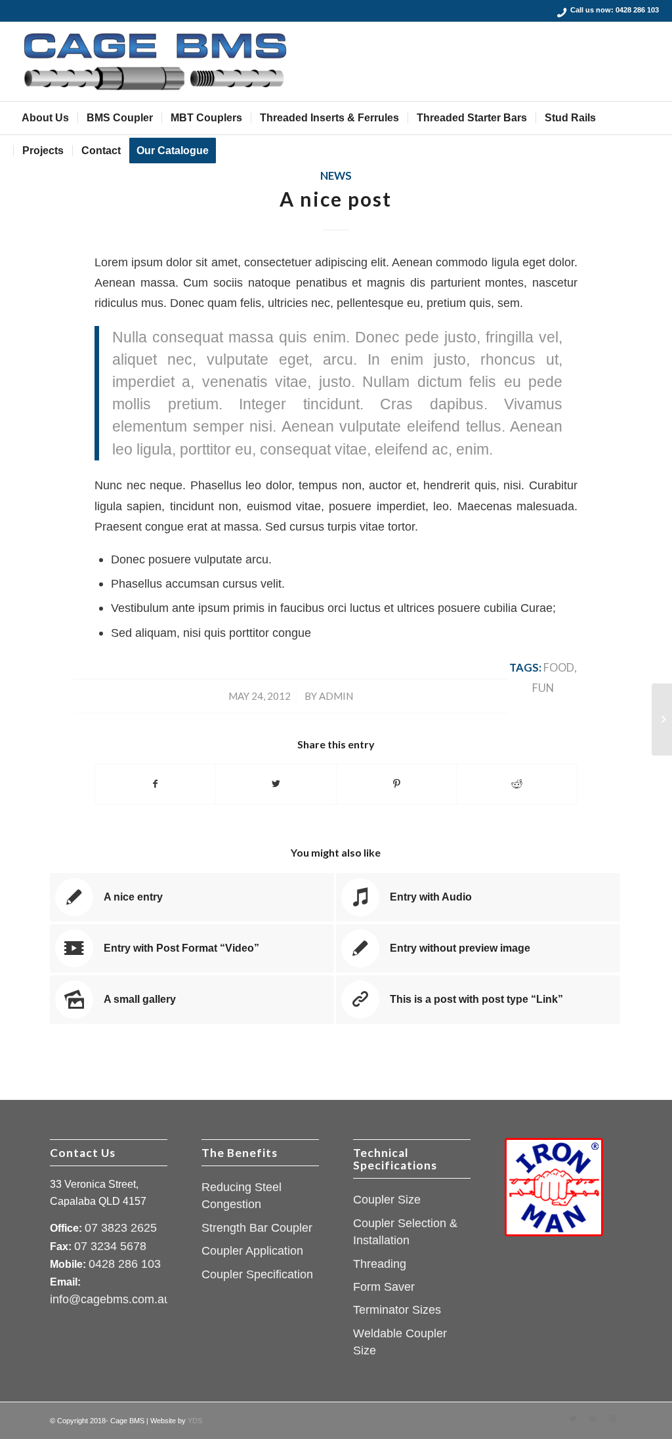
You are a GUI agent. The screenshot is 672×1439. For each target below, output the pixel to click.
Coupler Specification (257, 1274)
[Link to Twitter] (573, 1419)
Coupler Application (252, 1250)
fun (543, 688)
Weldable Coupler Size (400, 1342)
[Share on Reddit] (517, 784)
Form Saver (384, 1286)
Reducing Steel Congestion (241, 1196)
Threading (379, 1263)
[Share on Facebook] (155, 784)
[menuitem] (45, 118)
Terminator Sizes (397, 1309)
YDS (195, 1421)
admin (336, 696)
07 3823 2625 (121, 1227)
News (336, 175)
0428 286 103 (637, 10)
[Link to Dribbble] (592, 1419)
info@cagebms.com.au (110, 1299)
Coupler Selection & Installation (405, 1232)
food (558, 667)
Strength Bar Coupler (256, 1227)
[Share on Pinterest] (397, 784)
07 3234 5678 (110, 1246)
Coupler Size (387, 1199)
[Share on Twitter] (276, 784)
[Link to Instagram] (612, 1419)
